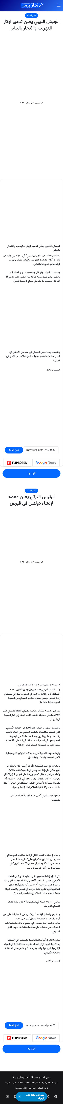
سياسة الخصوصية (50, 1082)
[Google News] (46, 462)
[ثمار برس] (31, 5)
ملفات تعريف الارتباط (14, 1082)
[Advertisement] (31, 66)
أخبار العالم (31, 15)
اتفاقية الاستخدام (32, 1082)
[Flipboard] (17, 463)
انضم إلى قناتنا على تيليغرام (35, 1096)
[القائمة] (58, 7)
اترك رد (31, 473)
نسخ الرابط (14, 450)
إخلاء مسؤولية (21, 1088)
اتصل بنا (32, 1088)
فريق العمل (43, 1088)
